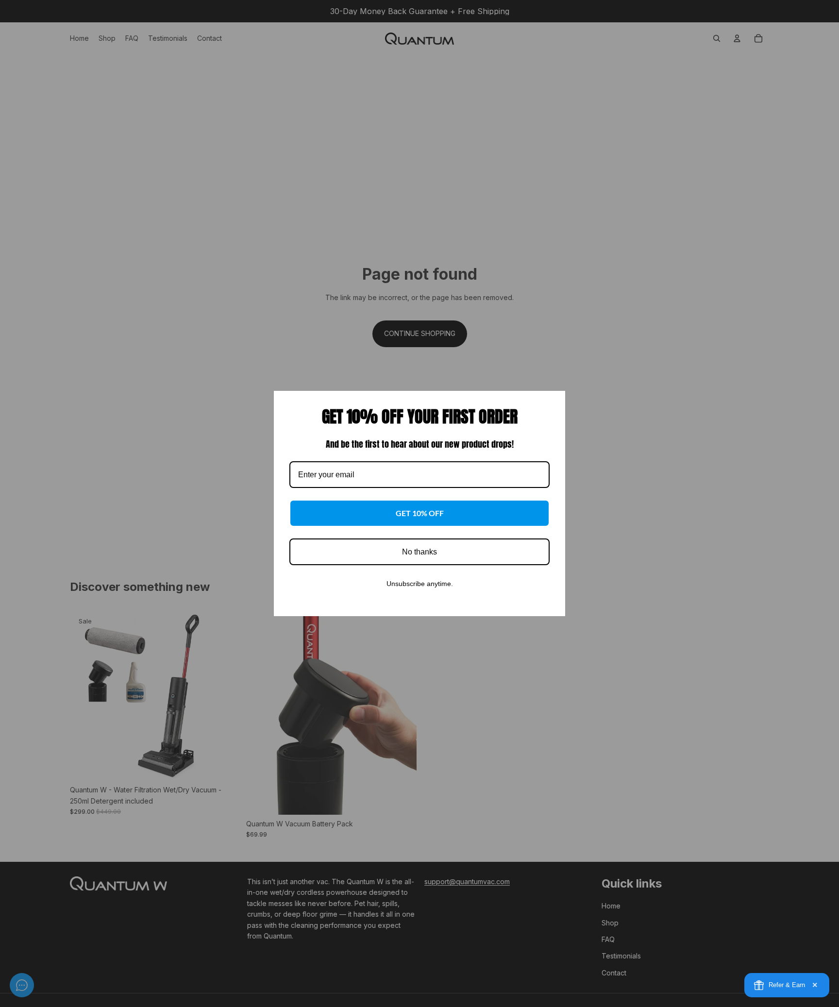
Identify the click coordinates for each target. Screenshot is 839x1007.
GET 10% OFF (420, 513)
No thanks (419, 552)
